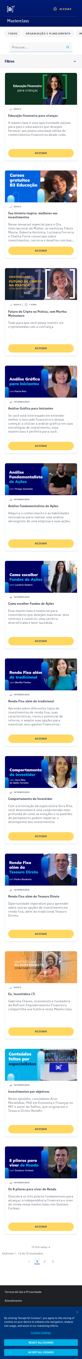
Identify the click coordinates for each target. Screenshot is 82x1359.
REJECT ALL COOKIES (41, 1342)
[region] (41, 1333)
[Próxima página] (53, 1261)
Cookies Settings (41, 1333)
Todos (13, 33)
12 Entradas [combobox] (39, 1247)
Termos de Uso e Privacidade (23, 1292)
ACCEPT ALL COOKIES (41, 1352)
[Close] (77, 1312)
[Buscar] (68, 47)
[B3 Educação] (20, 9)
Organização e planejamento (48, 33)
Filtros (9, 61)
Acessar (41, 153)
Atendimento (13, 1300)
